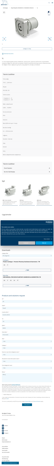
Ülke (3, 338)
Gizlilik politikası (5, 448)
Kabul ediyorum (7, 394)
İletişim (3, 438)
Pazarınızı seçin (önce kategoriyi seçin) (11, 352)
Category (4, 345)
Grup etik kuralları (5, 456)
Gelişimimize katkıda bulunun (10, 463)
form (8, 398)
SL (37, 7)
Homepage (5, 7)
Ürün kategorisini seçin (7, 365)
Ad (3, 298)
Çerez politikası (5, 446)
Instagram (6, 433)
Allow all (44, 243)
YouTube (6, 430)
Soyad (3, 305)
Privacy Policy (28, 401)
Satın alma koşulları (6, 452)
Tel (2, 318)
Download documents (8, 53)
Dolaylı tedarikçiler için (6, 441)
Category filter (5, 253)
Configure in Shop (27, 48)
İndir (27, 270)
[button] (27, 168)
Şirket (3, 325)
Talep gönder (27, 404)
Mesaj (3, 372)
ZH (14, 280)
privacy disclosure (16, 384)
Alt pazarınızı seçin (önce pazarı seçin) (11, 358)
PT (17, 280)
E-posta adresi (5, 312)
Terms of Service (36, 401)
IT (7, 265)
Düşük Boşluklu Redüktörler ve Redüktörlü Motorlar (22, 7)
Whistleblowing (5, 458)
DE (11, 280)
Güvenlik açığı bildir (5, 460)
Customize (26, 243)
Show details (47, 239)
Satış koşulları (4, 450)
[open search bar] (49, 2)
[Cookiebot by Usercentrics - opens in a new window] (46, 222)
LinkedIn (6, 425)
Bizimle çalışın (4, 440)
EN (4, 265)
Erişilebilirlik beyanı (5, 462)
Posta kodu (5, 332)
